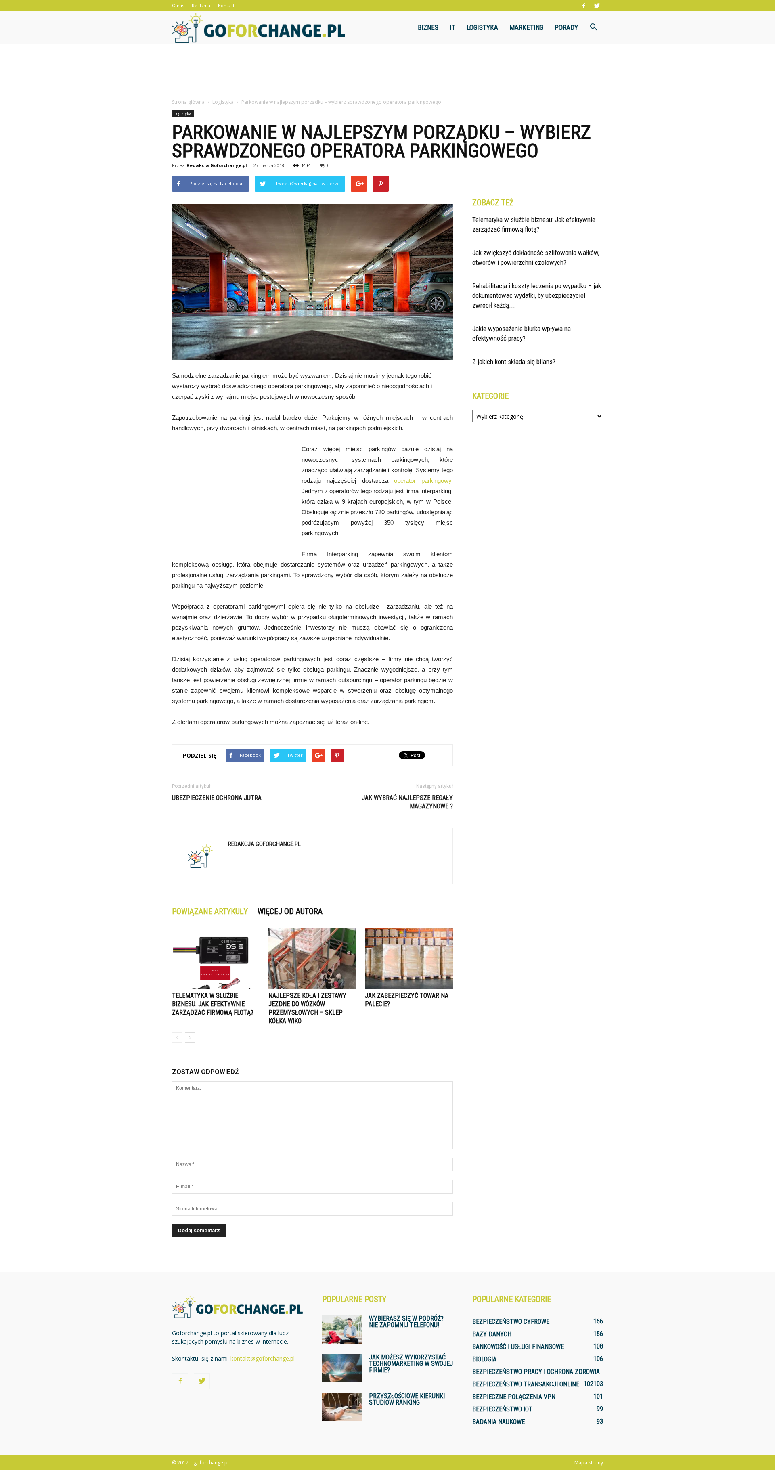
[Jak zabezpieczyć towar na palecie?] (409, 958)
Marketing (526, 27)
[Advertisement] (387, 71)
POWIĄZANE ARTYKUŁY (210, 911)
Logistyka (482, 27)
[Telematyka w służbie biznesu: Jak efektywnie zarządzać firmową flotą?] (216, 958)
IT (452, 27)
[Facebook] (584, 5)
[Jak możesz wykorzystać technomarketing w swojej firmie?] (342, 1368)
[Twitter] (597, 5)
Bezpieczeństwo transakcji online (525, 1384)
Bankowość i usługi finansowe (518, 1347)
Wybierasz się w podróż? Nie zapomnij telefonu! (406, 1322)
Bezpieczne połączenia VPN (513, 1397)
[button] (593, 27)
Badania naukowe (498, 1422)
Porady (566, 27)
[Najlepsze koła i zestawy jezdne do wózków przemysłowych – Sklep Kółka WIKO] (312, 958)
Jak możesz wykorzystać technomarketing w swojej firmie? (411, 1363)
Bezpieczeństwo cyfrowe (510, 1322)
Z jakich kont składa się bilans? (513, 362)
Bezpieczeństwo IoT (502, 1409)
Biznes (428, 27)
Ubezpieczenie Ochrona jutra (217, 798)
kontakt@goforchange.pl (262, 1358)
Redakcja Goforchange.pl (216, 165)
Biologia (484, 1359)
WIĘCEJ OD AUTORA (290, 911)
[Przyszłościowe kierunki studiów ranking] (342, 1407)
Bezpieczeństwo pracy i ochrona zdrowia (536, 1372)
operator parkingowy (422, 480)
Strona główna (188, 101)
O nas (178, 5)
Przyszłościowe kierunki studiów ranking (407, 1399)
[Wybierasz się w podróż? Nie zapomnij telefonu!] (342, 1329)
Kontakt (226, 5)
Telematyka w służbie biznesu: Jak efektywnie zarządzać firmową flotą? (212, 1004)
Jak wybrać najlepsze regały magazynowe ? (407, 802)
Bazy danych (491, 1334)
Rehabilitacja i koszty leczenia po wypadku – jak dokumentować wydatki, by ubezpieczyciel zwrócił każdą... (536, 295)
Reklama (201, 5)
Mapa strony (588, 1462)
